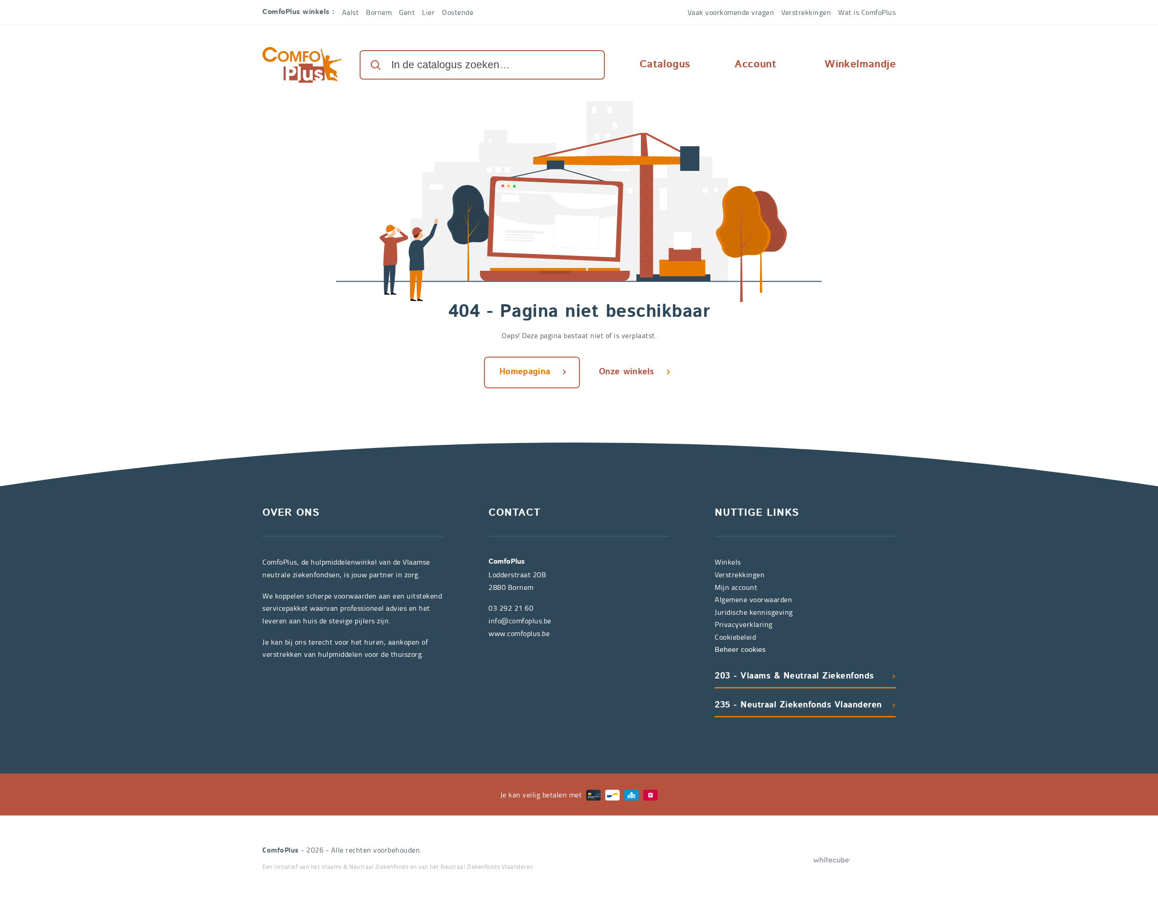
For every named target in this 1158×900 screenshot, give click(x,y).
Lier (428, 12)
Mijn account (736, 587)
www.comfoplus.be (519, 633)
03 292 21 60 (511, 608)
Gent (407, 12)
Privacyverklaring (744, 624)
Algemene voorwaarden (753, 599)
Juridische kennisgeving (754, 612)
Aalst (350, 12)
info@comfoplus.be (520, 621)
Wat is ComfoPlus (867, 12)
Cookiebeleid (735, 637)
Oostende (457, 12)
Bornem (379, 12)
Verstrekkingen (806, 12)
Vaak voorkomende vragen (731, 12)
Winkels (728, 562)
